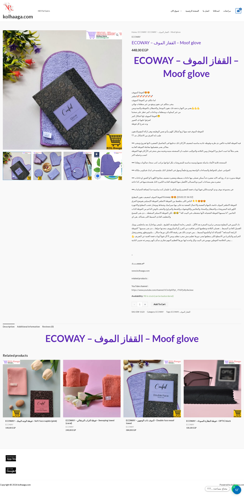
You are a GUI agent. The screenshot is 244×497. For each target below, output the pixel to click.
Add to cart (159, 304)
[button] (180, 11)
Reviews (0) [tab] (48, 326)
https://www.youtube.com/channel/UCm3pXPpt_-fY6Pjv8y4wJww (162, 290)
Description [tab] (9, 326)
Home (134, 32)
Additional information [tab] (28, 326)
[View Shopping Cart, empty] (238, 10)
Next (121, 166)
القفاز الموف (185, 312)
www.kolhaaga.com (141, 270)
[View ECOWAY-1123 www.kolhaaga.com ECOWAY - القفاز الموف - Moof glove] (17, 166)
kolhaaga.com (18, 16)
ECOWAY (142, 32)
